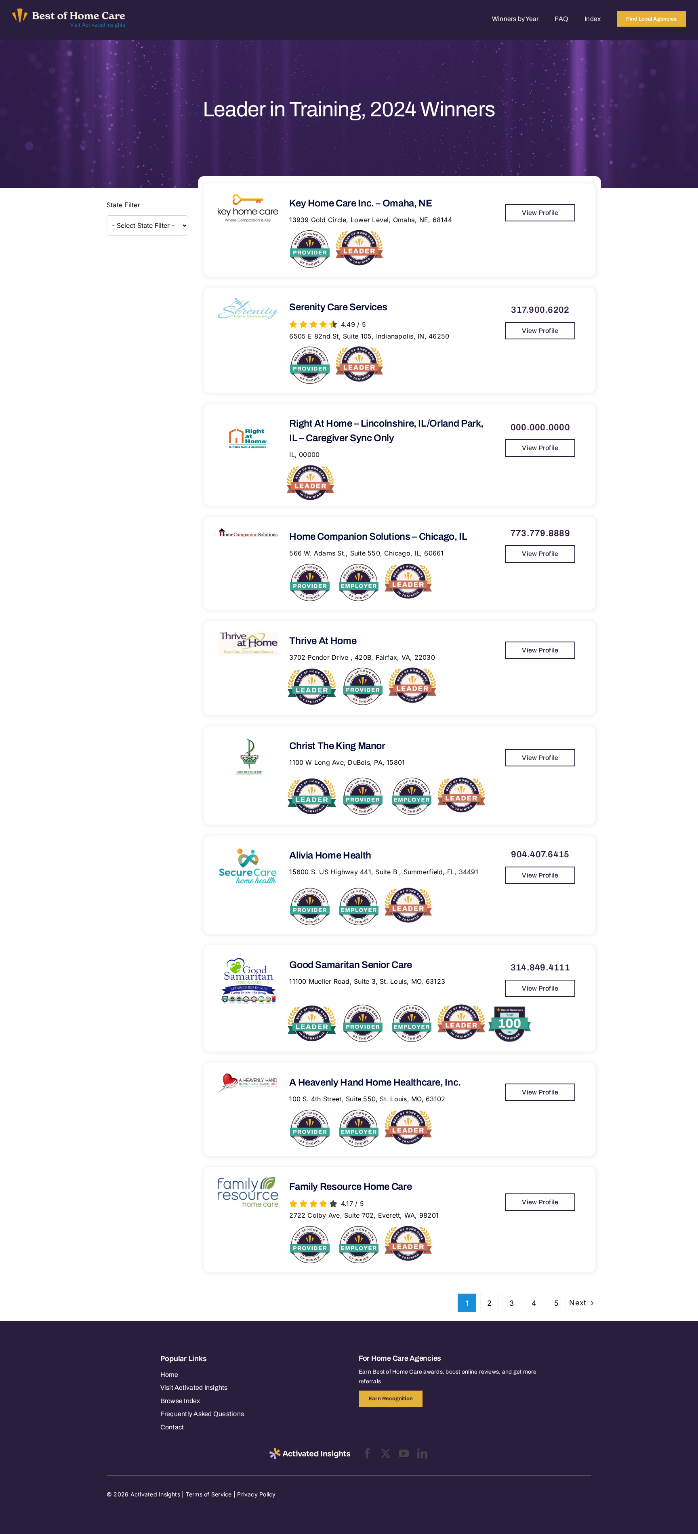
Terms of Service (209, 1494)
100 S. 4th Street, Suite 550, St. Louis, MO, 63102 (367, 1099)
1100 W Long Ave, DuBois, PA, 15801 (347, 762)
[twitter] (386, 1453)
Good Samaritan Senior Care (350, 965)
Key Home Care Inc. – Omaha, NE (360, 203)
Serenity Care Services (338, 307)
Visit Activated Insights (98, 25)
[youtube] (404, 1453)
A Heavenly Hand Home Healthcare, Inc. (375, 1082)
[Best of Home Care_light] (68, 12)
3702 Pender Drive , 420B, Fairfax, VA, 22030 (362, 657)
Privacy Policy (256, 1494)
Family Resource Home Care (350, 1186)
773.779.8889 (540, 533)
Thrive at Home (322, 640)
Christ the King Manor (337, 746)
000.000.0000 (540, 427)
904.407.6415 (540, 854)
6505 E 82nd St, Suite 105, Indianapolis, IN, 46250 (369, 336)
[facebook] (367, 1453)
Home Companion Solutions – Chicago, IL (378, 536)
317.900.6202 (540, 310)
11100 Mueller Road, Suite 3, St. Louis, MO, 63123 (367, 981)
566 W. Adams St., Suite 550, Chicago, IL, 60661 (366, 553)
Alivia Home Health (330, 855)
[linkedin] (422, 1453)
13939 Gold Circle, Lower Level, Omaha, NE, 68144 (370, 220)
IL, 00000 (304, 454)
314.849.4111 (540, 967)
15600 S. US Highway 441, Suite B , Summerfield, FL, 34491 (383, 872)
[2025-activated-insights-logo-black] (309, 1451)
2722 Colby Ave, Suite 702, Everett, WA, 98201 (364, 1215)
